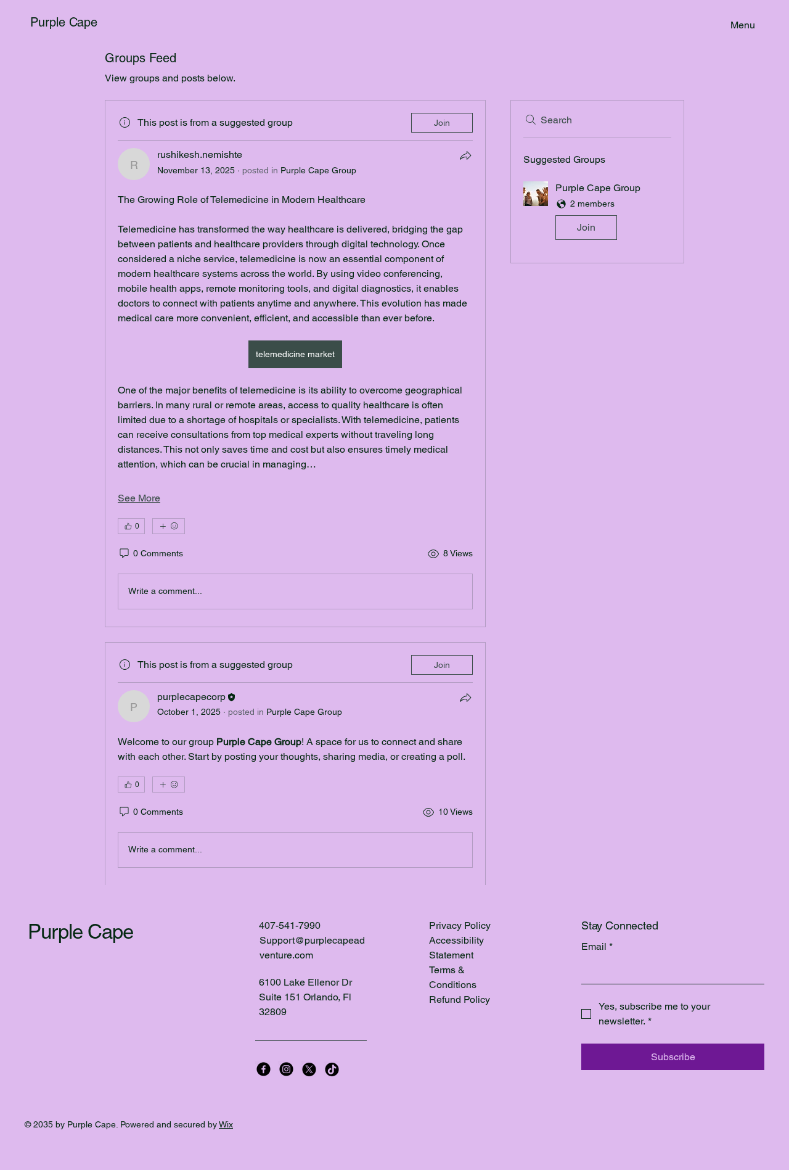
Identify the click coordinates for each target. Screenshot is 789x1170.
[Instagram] (286, 1069)
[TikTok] (332, 1069)
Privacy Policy (460, 925)
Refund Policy (459, 999)
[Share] (465, 155)
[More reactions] (168, 526)
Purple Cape (63, 22)
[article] (295, 363)
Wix (226, 1124)
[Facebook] (263, 1069)
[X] (309, 1069)
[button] (597, 213)
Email (597, 946)
